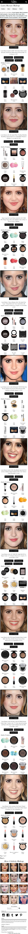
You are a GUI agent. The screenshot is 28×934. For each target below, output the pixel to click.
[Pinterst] (21, 916)
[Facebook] (8, 916)
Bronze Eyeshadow (4, 17)
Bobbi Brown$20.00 (14, 507)
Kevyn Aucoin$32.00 (13, 184)
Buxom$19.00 (5, 158)
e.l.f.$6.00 (14, 578)
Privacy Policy (4, 932)
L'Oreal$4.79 (5, 171)
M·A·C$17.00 (14, 687)
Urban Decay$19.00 (22, 436)
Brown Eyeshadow (13, 17)
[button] (2, 2)
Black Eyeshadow (24, 12)
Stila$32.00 (5, 74)
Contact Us (8, 924)
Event (25, 15)
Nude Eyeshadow (22, 17)
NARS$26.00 (5, 410)
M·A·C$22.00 (23, 74)
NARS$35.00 (5, 87)
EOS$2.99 (14, 760)
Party (14, 15)
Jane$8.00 (5, 184)
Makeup (15, 9)
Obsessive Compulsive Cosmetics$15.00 (16, 853)
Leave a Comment (14, 47)
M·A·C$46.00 (14, 255)
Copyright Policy (10, 932)
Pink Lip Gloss (9, 15)
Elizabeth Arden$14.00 (23, 171)
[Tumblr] (12, 916)
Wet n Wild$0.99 (23, 340)
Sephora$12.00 (22, 242)
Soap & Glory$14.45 (22, 747)
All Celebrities (14, 906)
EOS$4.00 (14, 171)
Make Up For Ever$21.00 (14, 74)
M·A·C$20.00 (23, 184)
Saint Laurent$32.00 (22, 423)
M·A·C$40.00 (14, 158)
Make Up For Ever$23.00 (14, 100)
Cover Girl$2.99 (23, 353)
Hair (9, 9)
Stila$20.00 (23, 100)
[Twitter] (16, 916)
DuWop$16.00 (22, 494)
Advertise (3, 924)
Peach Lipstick (15, 12)
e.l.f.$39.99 (14, 87)
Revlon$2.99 (22, 578)
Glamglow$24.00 (5, 436)
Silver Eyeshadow (18, 313)
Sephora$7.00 (5, 494)
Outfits (3, 9)
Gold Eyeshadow (4, 14)
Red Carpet (18, 14)
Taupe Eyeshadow (18, 563)
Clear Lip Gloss (11, 14)
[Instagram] (3, 916)
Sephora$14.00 (22, 410)
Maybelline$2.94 (23, 591)
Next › (2, 858)
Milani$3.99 (14, 410)
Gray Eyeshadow (20, 15)
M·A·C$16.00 (23, 158)
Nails (21, 9)
